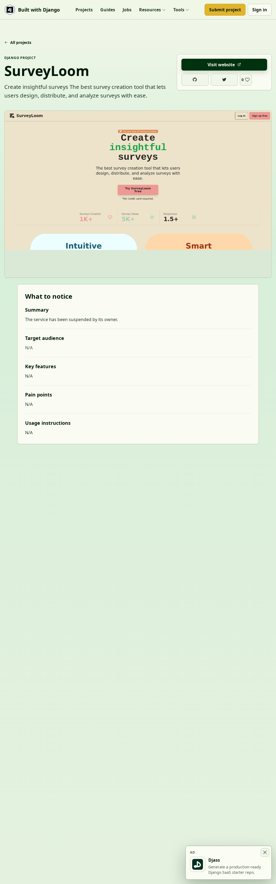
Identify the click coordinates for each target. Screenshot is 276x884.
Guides (107, 10)
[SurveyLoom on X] (224, 80)
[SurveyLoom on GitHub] (195, 80)
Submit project (225, 10)
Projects (84, 10)
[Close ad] (265, 852)
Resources (150, 10)
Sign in (259, 10)
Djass (214, 860)
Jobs (127, 10)
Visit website (221, 65)
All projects (20, 42)
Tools (178, 10)
